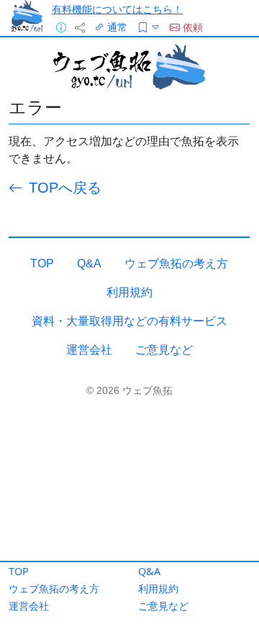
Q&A (149, 571)
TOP (19, 571)
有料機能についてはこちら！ (117, 9)
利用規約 (158, 588)
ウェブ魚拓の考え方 (54, 588)
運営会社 (29, 606)
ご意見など (163, 606)
